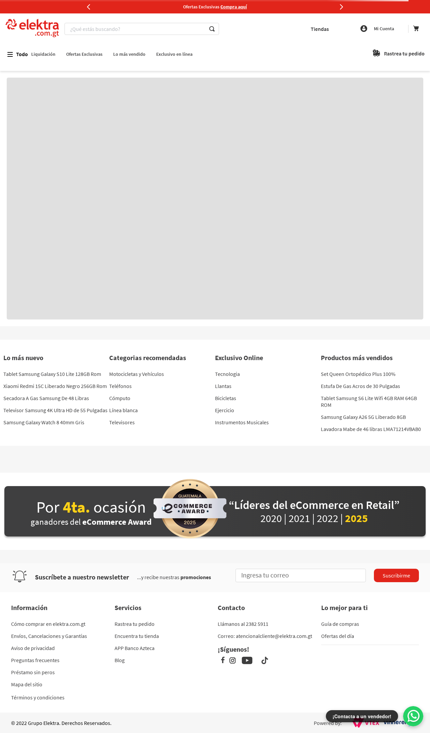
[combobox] (167, 29)
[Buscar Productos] (212, 29)
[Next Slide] (341, 6)
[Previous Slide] (88, 6)
